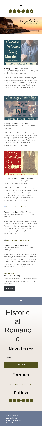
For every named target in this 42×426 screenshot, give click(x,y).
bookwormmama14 (12, 126)
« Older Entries (9, 273)
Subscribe (9, 289)
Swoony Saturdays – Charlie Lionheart (18, 179)
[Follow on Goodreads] (31, 11)
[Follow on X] (14, 11)
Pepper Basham (11, 71)
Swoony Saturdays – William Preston (18, 212)
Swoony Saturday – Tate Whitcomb (17, 245)
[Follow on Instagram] (19, 11)
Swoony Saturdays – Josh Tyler (16, 124)
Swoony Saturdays (20, 73)
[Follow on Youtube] (27, 11)
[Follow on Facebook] (10, 11)
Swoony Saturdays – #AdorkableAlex (18, 68)
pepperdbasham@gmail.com (21, 384)
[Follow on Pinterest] (23, 11)
